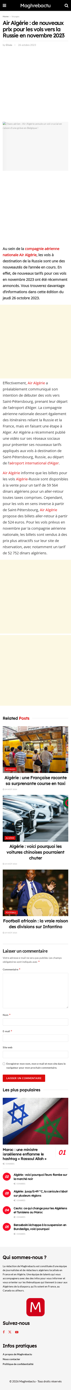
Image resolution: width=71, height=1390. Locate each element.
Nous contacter (11, 1359)
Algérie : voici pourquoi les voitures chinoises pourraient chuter (35, 852)
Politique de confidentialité (18, 1364)
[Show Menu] (4, 5)
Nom (7, 1015)
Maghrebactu (35, 5)
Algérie (22, 479)
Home (6, 16)
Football (11, 912)
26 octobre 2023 (27, 45)
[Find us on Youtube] (16, 1332)
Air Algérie (36, 382)
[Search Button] (66, 5)
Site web (7, 1047)
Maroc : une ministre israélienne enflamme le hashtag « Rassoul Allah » (24, 1154)
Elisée (9, 45)
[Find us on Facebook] (4, 1332)
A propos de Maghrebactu (17, 1354)
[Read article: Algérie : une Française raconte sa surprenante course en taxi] (35, 749)
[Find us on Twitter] (9, 1332)
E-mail (7, 1031)
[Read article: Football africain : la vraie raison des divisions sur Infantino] (35, 893)
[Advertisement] (35, 85)
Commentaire (12, 969)
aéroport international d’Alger (34, 463)
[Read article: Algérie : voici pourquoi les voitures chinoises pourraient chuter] (35, 818)
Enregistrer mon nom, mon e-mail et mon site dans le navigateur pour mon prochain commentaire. (36, 1065)
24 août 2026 (10, 789)
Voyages (15, 16)
